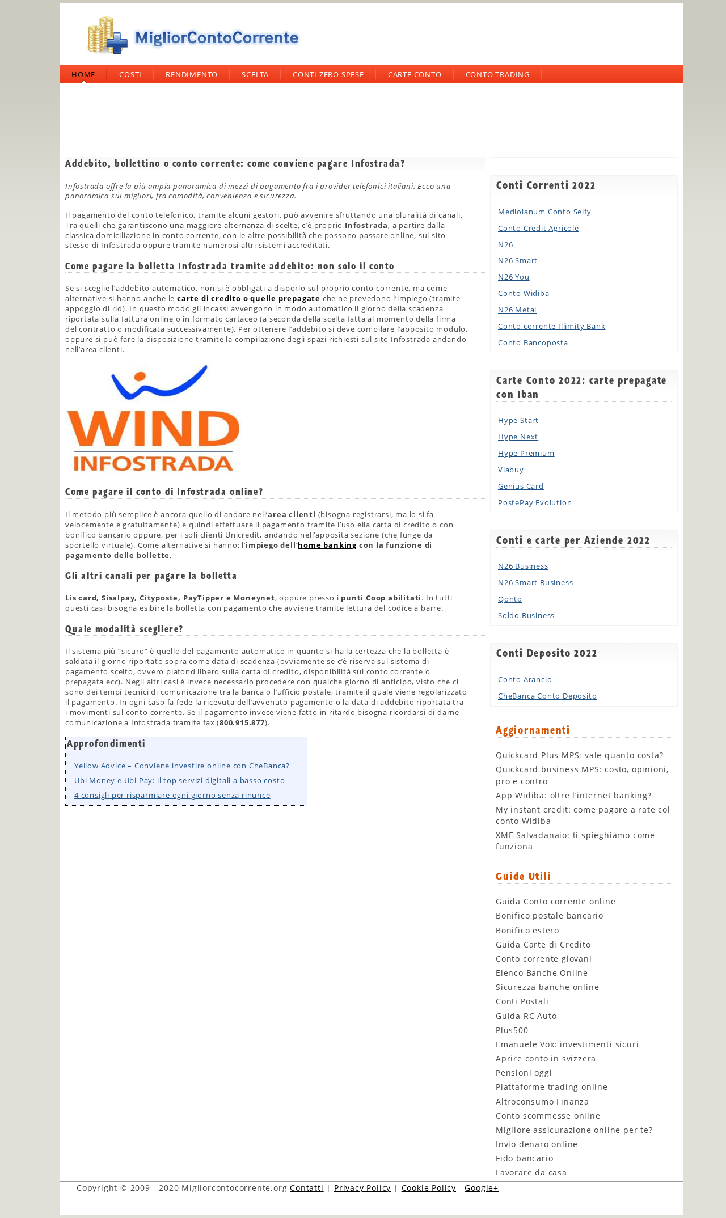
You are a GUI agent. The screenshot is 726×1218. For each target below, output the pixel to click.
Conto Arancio (525, 679)
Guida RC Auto (526, 1015)
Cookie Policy (429, 1187)
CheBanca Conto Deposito (547, 696)
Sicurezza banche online (547, 987)
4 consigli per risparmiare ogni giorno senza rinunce (172, 795)
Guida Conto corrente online (556, 901)
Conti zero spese (328, 74)
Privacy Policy (362, 1187)
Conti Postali (522, 1001)
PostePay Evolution (535, 502)
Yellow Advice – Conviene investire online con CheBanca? (182, 765)
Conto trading (498, 74)
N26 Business (523, 566)
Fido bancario (524, 1158)
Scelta (255, 74)
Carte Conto (415, 74)
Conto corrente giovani (544, 958)
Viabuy (511, 469)
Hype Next (518, 437)
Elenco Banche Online (542, 972)
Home (83, 74)
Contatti (306, 1187)
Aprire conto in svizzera (546, 1058)
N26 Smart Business (535, 582)
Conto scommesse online (548, 1115)
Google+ (482, 1187)
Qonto (510, 599)
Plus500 (512, 1030)
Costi (130, 74)
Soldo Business (526, 615)
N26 (505, 244)
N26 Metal (517, 309)
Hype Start (518, 420)
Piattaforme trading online (552, 1086)
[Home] (190, 59)
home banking (327, 545)
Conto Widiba (524, 293)
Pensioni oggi (524, 1072)
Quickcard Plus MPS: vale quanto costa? (579, 755)
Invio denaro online (537, 1144)
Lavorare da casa (531, 1172)
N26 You (514, 277)
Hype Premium (526, 453)
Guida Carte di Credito (543, 944)
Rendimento (192, 74)
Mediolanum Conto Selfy (545, 211)
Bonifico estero (527, 930)
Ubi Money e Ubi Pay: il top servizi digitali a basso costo (179, 780)
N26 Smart (518, 260)
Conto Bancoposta (533, 342)
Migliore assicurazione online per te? (574, 1129)
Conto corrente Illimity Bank (551, 326)
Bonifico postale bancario (549, 915)
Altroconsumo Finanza (542, 1101)
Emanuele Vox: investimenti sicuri (567, 1044)
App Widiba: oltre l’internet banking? (574, 795)
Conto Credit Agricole (538, 228)
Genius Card (521, 486)
